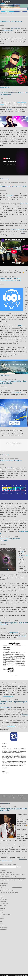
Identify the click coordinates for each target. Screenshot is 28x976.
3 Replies (2, 25)
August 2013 (3, 905)
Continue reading (5, 87)
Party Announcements (13, 182)
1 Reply (1, 98)
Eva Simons (10, 109)
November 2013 (3, 899)
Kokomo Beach (24, 203)
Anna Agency (24, 714)
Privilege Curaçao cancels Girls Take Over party (14, 623)
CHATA (22, 551)
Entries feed (3, 925)
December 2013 (3, 898)
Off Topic (2, 912)
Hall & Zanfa (14, 392)
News (6, 91)
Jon (0, 885)
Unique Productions (15, 28)
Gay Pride (9, 468)
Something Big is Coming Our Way (13, 186)
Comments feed (4, 927)
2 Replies (2, 464)
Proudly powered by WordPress (7, 975)
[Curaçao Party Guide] (5, 4)
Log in (1, 923)
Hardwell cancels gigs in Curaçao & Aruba (13, 703)
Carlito (4, 885)
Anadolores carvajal (4, 892)
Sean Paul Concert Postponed (11, 21)
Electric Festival (11, 726)
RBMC (20, 392)
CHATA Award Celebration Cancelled (10, 539)
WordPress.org (3, 929)
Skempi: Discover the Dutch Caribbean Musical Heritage (10, 279)
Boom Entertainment (5, 707)
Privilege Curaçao (13, 632)
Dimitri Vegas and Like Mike (18, 229)
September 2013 (4, 903)
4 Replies (2, 284)
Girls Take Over (22, 635)
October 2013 (3, 901)
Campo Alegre (6, 889)
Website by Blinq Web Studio (21, 975)
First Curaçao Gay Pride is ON (11, 460)
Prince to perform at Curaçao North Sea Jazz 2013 (13, 809)
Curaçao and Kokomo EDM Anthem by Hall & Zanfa (13, 382)
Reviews (2, 918)
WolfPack (23, 233)
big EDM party (10, 195)
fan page (20, 325)
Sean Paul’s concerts (7, 30)
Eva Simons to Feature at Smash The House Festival (14, 94)
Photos (1, 916)
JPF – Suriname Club (17, 887)
